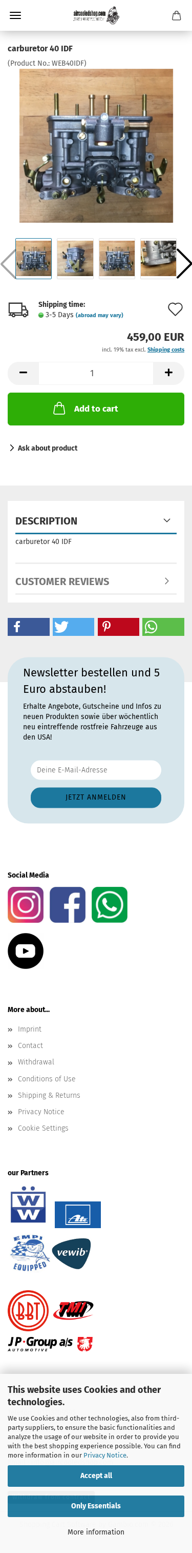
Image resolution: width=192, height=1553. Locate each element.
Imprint (29, 1029)
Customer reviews (62, 581)
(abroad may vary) (99, 315)
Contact (30, 1045)
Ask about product (47, 448)
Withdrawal (36, 1062)
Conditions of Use (47, 1079)
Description (46, 521)
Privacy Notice (104, 1455)
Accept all (96, 1475)
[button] (23, 373)
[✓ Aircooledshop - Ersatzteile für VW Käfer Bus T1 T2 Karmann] (96, 15)
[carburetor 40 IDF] (96, 145)
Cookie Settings (43, 1128)
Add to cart (96, 408)
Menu (15, 15)
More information (96, 1532)
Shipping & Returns (49, 1095)
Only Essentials (96, 1506)
